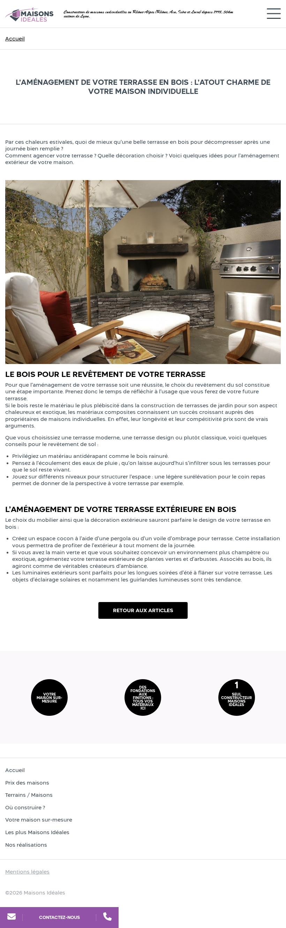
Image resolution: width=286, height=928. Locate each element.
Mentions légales (27, 872)
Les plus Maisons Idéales (37, 832)
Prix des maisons (27, 783)
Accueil (15, 39)
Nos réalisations (26, 845)
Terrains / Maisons (29, 795)
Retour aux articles (143, 610)
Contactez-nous (59, 917)
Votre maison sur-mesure (38, 820)
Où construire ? (25, 807)
